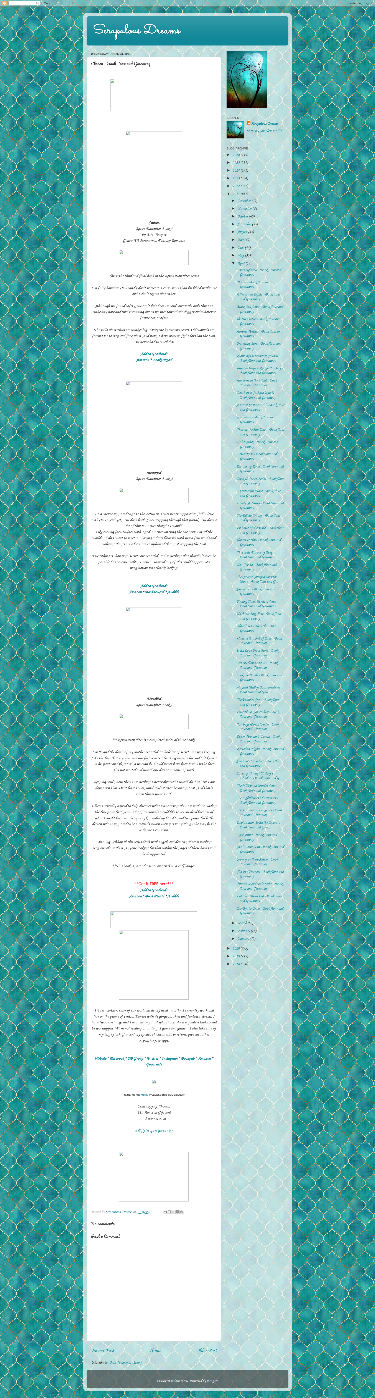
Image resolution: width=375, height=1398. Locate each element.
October (243, 216)
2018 (236, 964)
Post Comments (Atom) (125, 1363)
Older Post (206, 1351)
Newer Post (102, 1351)
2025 (236, 163)
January (243, 939)
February (244, 931)
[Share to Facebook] (177, 1212)
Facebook (117, 1058)
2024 (236, 171)
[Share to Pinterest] (181, 1212)
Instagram (170, 1058)
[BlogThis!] (169, 1212)
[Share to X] (173, 1212)
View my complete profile (264, 131)
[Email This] (165, 1212)
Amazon (142, 360)
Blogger (212, 1381)
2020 (236, 949)
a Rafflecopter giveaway (154, 1130)
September (244, 224)
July (240, 240)
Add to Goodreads (154, 354)
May (241, 255)
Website (100, 1058)
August (242, 232)
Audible (173, 592)
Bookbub (187, 1058)
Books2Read (162, 360)
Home (155, 1351)
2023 (236, 178)
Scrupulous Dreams (136, 30)
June (241, 248)
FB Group (135, 1058)
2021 (236, 194)
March (242, 923)
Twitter (152, 1058)
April (241, 263)
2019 (236, 956)
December (244, 201)
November (244, 209)
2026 (236, 155)
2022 (236, 186)
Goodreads (154, 1064)
